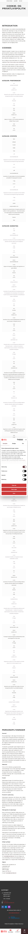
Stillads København (19, 923)
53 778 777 (8, 871)
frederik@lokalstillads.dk (8, 856)
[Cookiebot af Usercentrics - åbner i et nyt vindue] (17, 440)
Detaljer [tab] (14, 443)
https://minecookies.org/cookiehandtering (16, 62)
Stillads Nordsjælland (9, 923)
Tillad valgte (14, 489)
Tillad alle (14, 485)
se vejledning (14, 37)
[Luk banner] (25, 439)
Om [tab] (23, 443)
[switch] (24, 471)
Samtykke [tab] (5, 443)
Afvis (14, 493)
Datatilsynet (21, 859)
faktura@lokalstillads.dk (14, 912)
